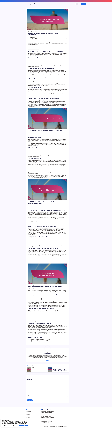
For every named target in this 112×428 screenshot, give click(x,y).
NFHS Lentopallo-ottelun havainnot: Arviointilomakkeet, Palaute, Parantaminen (42, 341)
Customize (5, 425)
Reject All (14, 425)
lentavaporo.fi (30, 4)
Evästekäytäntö (28, 411)
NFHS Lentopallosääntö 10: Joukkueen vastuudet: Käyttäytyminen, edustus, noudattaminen (44, 340)
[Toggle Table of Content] (38, 48)
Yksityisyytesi (28, 414)
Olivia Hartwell (33, 37)
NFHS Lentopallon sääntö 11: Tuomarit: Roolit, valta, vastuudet (39, 339)
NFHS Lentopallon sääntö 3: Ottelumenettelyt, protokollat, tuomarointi (37, 369)
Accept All (23, 425)
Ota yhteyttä (28, 415)
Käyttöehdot (28, 417)
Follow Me (47, 360)
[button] (76, 4)
